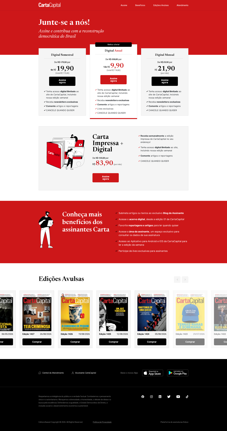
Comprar (37, 341)
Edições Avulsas (161, 5)
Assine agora (62, 81)
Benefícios (140, 5)
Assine (124, 5)
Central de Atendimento (53, 373)
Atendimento (182, 5)
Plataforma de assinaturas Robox (174, 422)
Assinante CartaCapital (85, 373)
